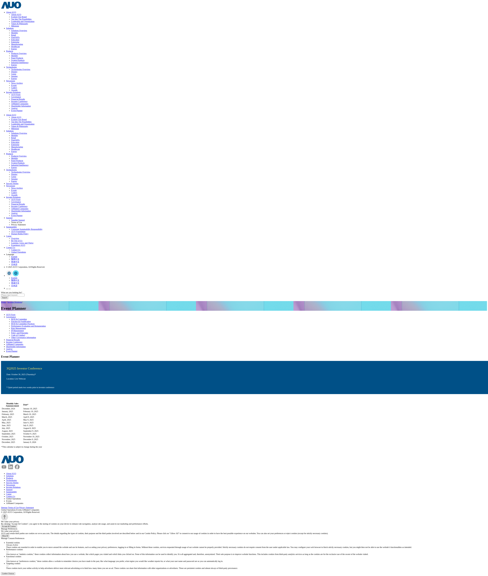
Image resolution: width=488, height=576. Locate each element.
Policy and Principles (19, 333)
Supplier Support (18, 220)
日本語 (14, 264)
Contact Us (10, 247)
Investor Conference (19, 101)
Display (14, 72)
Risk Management (18, 328)
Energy (14, 49)
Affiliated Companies (19, 104)
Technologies (11, 67)
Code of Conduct (18, 335)
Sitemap (4, 508)
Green (13, 74)
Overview (15, 238)
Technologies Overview (20, 69)
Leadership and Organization (22, 21)
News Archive (17, 83)
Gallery (14, 88)
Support (9, 218)
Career (8, 236)
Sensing (14, 76)
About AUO (11, 12)
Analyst (14, 108)
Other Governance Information (23, 337)
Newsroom (10, 81)
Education (15, 40)
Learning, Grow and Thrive (22, 243)
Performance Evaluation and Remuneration (28, 326)
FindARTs (15, 37)
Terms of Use (13, 508)
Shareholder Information (21, 106)
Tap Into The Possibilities (21, 19)
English (14, 257)
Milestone (15, 26)
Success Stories (12, 183)
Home (3, 302)
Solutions (10, 28)
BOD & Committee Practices (23, 324)
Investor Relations (13, 92)
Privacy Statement (26, 508)
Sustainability (11, 227)
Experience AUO (18, 245)
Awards (14, 90)
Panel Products (17, 58)
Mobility (14, 33)
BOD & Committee (19, 319)
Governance (16, 97)
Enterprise (15, 42)
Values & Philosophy (19, 24)
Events (14, 85)
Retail (13, 35)
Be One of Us (16, 241)
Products (9, 51)
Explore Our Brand (19, 17)
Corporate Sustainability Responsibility (26, 229)
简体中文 (15, 262)
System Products (18, 60)
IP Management (17, 331)
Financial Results (18, 99)
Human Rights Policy (19, 234)
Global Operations (18, 252)
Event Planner (16, 111)
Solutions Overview (19, 30)
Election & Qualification (21, 321)
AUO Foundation (18, 231)
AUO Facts (15, 95)
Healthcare (15, 46)
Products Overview (19, 53)
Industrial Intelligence (19, 62)
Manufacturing (17, 44)
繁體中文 (15, 259)
